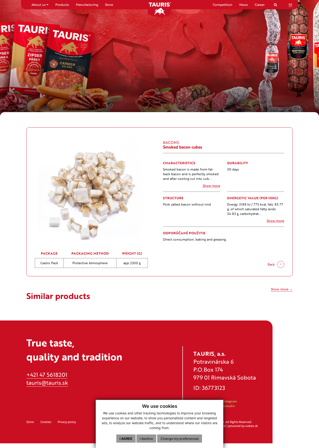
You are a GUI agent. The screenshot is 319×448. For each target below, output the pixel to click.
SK (290, 4)
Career (260, 4)
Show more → (282, 289)
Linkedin (227, 405)
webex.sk (251, 426)
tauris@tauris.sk (47, 382)
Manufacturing (87, 4)
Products (62, 4)
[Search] (275, 4)
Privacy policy (67, 422)
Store (109, 4)
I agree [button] (126, 439)
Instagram (229, 401)
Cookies (45, 422)
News (243, 4)
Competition (222, 4)
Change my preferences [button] (179, 439)
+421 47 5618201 (46, 374)
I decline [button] (146, 439)
